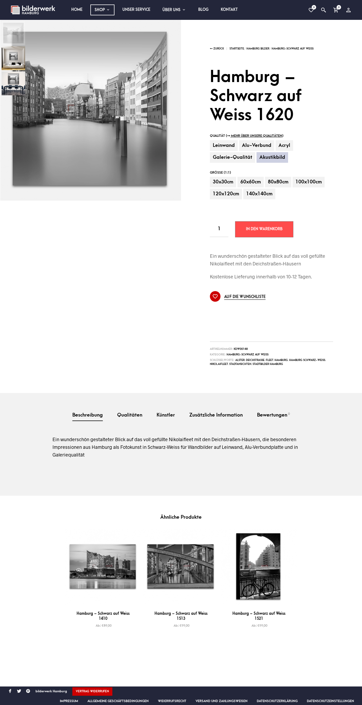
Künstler (166, 415)
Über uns (171, 10)
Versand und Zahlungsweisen (222, 701)
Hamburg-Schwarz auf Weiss (293, 48)
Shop (100, 10)
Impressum (69, 701)
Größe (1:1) (220, 172)
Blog (203, 9)
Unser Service (136, 9)
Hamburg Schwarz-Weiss (307, 360)
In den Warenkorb (264, 229)
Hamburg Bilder (257, 48)
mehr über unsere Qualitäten (256, 136)
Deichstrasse (255, 360)
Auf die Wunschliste (245, 297)
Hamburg (281, 360)
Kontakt (229, 9)
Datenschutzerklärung (277, 701)
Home (76, 9)
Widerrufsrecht (172, 701)
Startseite (236, 48)
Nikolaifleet (219, 364)
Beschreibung (87, 415)
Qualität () (247, 136)
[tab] (87, 415)
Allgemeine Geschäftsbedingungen (118, 701)
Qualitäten (129, 415)
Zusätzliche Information (216, 415)
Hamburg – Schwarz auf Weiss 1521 (258, 616)
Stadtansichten (240, 364)
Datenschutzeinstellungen (330, 701)
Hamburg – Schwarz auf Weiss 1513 (181, 616)
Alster (240, 360)
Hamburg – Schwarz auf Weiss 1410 (103, 616)
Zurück (218, 48)
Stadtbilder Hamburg (268, 364)
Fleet (269, 360)
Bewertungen (273, 415)
